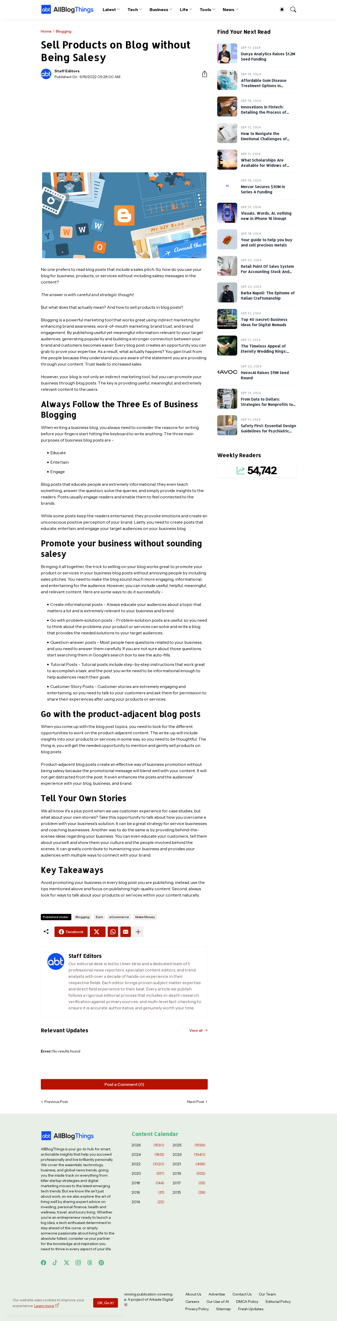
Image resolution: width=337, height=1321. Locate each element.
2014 (148, 1201)
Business (159, 9)
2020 (148, 1173)
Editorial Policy (278, 1301)
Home (46, 31)
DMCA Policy (247, 1301)
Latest (109, 9)
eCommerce (119, 917)
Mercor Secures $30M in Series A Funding (263, 189)
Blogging (63, 31)
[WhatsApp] (113, 932)
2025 (189, 1145)
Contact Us (241, 1294)
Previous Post (56, 1101)
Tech (132, 9)
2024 (148, 1154)
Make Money (145, 917)
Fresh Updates (250, 1309)
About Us (193, 1294)
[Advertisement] (124, 122)
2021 (189, 1164)
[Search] (291, 9)
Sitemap (223, 1309)
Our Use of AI (217, 1301)
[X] (98, 932)
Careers (192, 1301)
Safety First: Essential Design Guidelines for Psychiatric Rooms (268, 431)
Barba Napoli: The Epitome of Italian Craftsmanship (268, 296)
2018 (148, 1183)
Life (184, 9)
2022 (148, 1164)
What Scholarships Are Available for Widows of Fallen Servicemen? (264, 165)
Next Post (195, 1101)
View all (195, 1030)
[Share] (202, 74)
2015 (189, 1192)
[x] (66, 1262)
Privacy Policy (197, 1309)
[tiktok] (55, 1262)
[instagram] (78, 1262)
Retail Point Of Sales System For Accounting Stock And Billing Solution (267, 271)
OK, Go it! (105, 1302)
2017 (189, 1183)
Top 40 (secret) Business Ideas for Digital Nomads (264, 322)
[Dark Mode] (279, 9)
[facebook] (43, 1262)
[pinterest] (101, 1262)
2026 (148, 1145)
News (228, 9)
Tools (205, 9)
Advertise (217, 1294)
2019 (189, 1173)
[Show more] (138, 932)
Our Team (267, 1294)
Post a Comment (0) (124, 1084)
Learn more (44, 1305)
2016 (148, 1192)
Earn (99, 917)
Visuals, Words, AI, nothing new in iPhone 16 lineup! (266, 216)
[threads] (89, 1262)
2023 (189, 1154)
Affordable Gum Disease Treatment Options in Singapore (263, 85)
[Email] (125, 932)
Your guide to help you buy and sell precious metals (266, 242)
